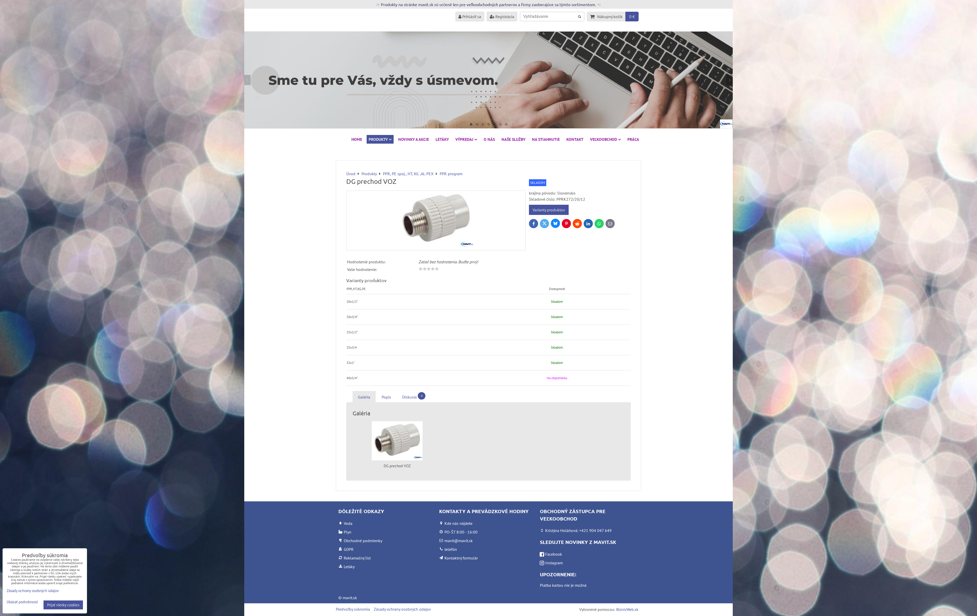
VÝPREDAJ (464, 139)
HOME (356, 139)
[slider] (429, 269)
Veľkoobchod (603, 139)
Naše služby (513, 139)
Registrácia (504, 16)
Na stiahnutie (546, 139)
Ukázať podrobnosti (22, 602)
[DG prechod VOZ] (436, 220)
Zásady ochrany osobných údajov (402, 609)
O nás (489, 139)
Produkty (378, 139)
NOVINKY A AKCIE (413, 139)
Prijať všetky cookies (63, 605)
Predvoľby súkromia (353, 609)
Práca (633, 139)
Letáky (442, 139)
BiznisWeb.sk (627, 609)
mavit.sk (350, 597)
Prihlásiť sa (471, 16)
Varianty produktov (549, 209)
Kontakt (574, 139)
